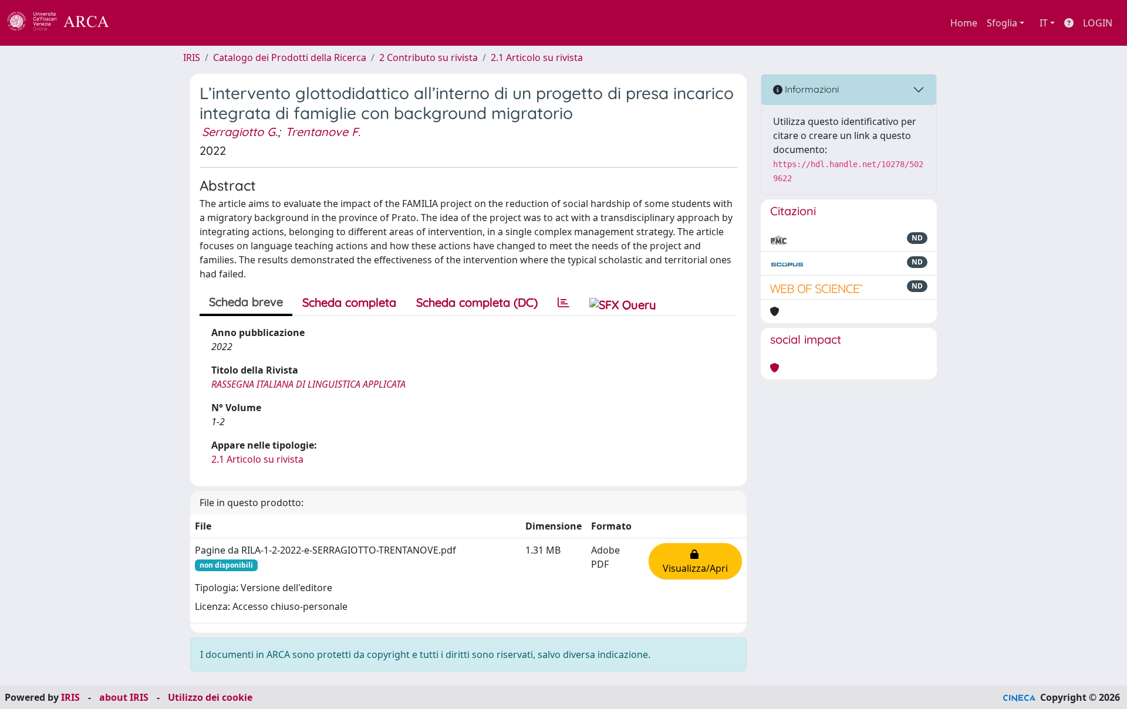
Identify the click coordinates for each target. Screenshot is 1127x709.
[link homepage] (64, 23)
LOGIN (1097, 22)
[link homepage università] (140, 23)
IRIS (191, 57)
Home (963, 22)
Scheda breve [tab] (246, 301)
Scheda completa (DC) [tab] (477, 302)
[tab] (563, 302)
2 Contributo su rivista (428, 57)
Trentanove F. (322, 131)
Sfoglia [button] (1002, 22)
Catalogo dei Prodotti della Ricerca (289, 57)
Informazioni (810, 89)
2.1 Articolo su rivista (537, 57)
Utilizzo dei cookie (210, 697)
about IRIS (124, 697)
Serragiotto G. (240, 131)
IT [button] (1044, 22)
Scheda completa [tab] (349, 302)
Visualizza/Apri (695, 561)
